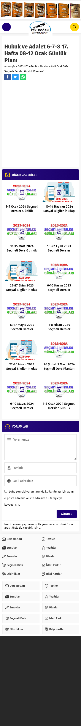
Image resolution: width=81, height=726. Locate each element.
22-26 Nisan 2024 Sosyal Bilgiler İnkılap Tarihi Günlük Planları (22, 368)
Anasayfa (9, 66)
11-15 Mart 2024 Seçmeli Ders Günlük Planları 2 (22, 250)
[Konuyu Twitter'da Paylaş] (15, 77)
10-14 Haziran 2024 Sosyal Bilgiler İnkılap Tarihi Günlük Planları (59, 211)
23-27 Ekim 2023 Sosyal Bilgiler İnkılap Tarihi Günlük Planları (22, 289)
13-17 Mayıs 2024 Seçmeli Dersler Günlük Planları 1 (21, 329)
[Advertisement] (40, 124)
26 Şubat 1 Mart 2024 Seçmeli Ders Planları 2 (59, 368)
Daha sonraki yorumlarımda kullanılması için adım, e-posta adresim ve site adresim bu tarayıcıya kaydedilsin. (39, 498)
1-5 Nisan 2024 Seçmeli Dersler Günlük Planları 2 (59, 329)
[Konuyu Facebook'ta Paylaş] (7, 77)
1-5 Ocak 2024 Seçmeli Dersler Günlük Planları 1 (59, 408)
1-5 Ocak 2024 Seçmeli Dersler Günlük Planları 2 (22, 211)
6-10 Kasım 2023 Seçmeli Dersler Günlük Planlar (59, 289)
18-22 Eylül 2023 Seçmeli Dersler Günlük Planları (59, 250)
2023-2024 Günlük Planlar (33, 66)
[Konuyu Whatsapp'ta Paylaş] (23, 77)
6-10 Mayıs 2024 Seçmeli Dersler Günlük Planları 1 (21, 408)
